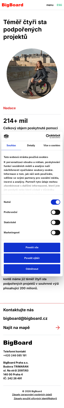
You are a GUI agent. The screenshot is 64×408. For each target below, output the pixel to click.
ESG (59, 5)
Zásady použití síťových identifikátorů (35, 398)
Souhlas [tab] (11, 145)
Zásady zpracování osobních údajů (32, 394)
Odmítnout (32, 268)
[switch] (55, 212)
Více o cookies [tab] (51, 145)
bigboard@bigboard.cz (25, 318)
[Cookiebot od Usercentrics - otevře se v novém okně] (46, 136)
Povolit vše (32, 247)
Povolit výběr (32, 258)
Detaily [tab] (31, 145)
